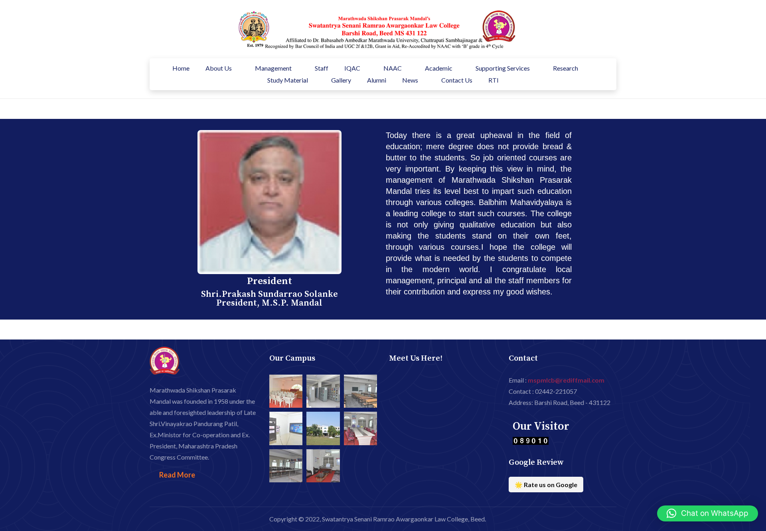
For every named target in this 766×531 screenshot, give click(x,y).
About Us (218, 68)
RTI (493, 80)
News (410, 80)
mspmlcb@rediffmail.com (566, 380)
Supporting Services (503, 68)
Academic (438, 68)
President (269, 281)
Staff (321, 68)
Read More (177, 474)
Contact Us (456, 80)
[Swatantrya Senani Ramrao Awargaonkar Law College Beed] (373, 28)
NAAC (392, 68)
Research (565, 68)
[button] (707, 513)
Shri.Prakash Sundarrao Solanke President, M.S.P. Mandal (269, 298)
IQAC (352, 68)
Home (181, 68)
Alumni (376, 80)
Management (273, 68)
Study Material (287, 80)
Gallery (341, 80)
